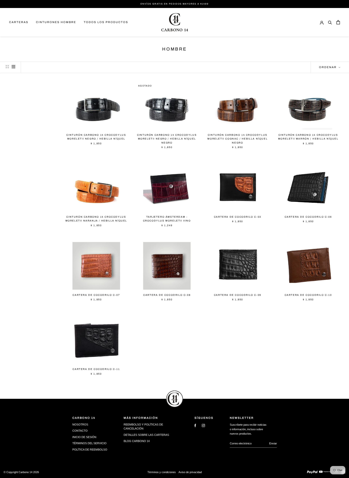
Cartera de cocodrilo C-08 (166, 295)
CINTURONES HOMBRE (56, 22)
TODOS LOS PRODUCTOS (106, 22)
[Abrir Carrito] (338, 22)
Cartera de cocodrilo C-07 (96, 295)
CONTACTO (80, 430)
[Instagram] (203, 426)
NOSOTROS (80, 424)
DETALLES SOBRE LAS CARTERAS (146, 434)
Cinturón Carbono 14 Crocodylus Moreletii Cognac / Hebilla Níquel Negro (237, 139)
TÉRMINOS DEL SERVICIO (89, 443)
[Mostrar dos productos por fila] (7, 66)
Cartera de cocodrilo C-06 (308, 217)
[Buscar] (330, 22)
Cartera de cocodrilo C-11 (96, 369)
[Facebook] (195, 426)
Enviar (273, 443)
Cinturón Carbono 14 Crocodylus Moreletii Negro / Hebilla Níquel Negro (167, 139)
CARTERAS (18, 22)
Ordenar (328, 67)
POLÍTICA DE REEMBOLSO (89, 449)
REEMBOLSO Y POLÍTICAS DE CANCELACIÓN (143, 426)
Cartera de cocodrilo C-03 (237, 217)
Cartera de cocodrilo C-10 (308, 295)
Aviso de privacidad (190, 472)
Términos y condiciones (161, 472)
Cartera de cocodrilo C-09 (237, 295)
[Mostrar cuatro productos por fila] (13, 66)
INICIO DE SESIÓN (84, 437)
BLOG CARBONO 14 (137, 441)
